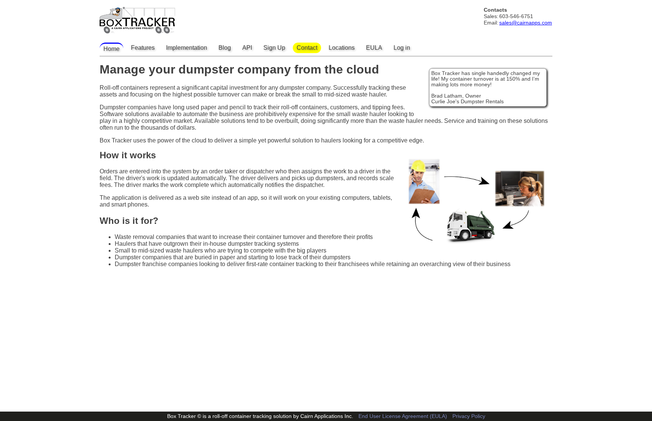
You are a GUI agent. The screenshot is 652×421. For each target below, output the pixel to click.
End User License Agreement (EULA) (402, 416)
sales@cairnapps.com (525, 23)
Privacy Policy (468, 416)
